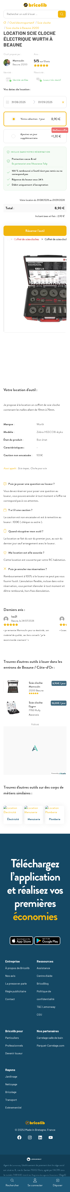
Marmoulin (18, 60)
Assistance (43, 968)
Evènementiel (13, 1107)
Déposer (57, 1185)
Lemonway (16, 1165)
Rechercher (12, 1185)
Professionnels (14, 1045)
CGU (39, 1014)
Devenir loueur (14, 1053)
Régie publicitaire (15, 991)
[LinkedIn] (40, 1138)
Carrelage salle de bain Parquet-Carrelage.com (50, 1041)
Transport (11, 1099)
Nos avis (10, 975)
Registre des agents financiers (45, 1175)
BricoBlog (42, 983)
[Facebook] (19, 1138)
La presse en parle (16, 983)
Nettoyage (11, 1084)
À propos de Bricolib (17, 968)
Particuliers (12, 1037)
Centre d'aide (44, 975)
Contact (10, 999)
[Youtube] (51, 1138)
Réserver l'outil (35, 231)
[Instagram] (29, 1138)
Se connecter (35, 1185)
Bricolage (10, 1092)
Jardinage (11, 1076)
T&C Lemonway (46, 1006)
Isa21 (14, 616)
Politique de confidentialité (45, 995)
